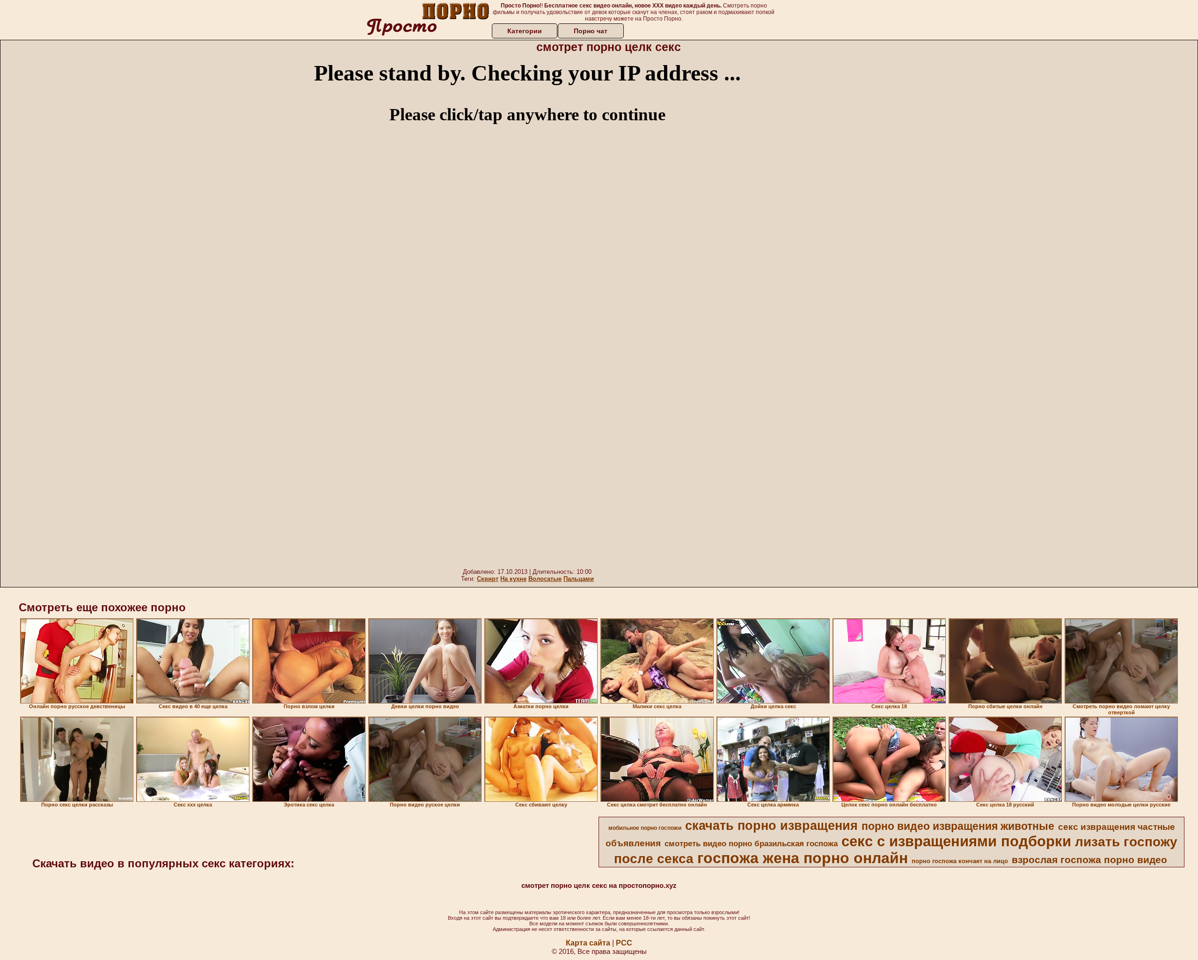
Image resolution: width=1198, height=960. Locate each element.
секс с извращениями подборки (956, 841)
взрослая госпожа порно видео (1089, 859)
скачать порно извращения (771, 826)
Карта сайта (588, 943)
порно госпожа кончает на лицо (960, 861)
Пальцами (578, 578)
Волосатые (545, 578)
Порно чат (590, 31)
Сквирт (487, 578)
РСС (624, 943)
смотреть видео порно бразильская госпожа (751, 843)
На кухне (513, 578)
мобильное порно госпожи (644, 828)
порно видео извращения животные (958, 826)
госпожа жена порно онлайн (802, 858)
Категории (524, 31)
